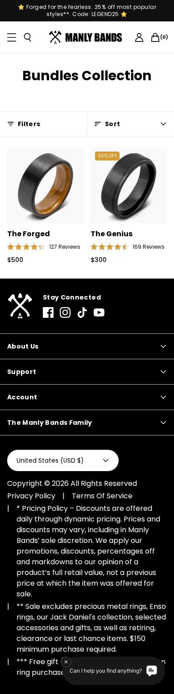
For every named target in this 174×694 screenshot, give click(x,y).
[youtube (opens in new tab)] (99, 312)
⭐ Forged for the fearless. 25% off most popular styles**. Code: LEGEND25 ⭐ (87, 11)
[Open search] (27, 37)
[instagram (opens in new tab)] (65, 312)
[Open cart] (155, 37)
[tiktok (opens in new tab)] (82, 312)
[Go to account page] (139, 37)
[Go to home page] (19, 306)
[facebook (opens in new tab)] (48, 312)
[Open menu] (11, 37)
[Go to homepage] (87, 37)
